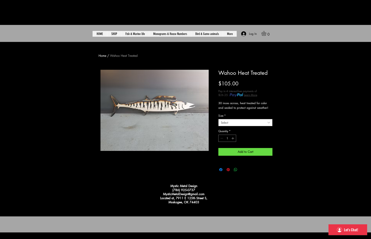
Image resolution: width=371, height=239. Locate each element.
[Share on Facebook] (221, 169)
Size (222, 115)
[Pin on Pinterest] (228, 169)
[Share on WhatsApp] (235, 169)
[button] (266, 33)
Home (102, 56)
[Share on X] (243, 169)
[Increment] (233, 138)
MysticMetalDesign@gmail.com (183, 194)
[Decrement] (221, 138)
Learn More (250, 95)
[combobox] (245, 122)
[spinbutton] (227, 138)
